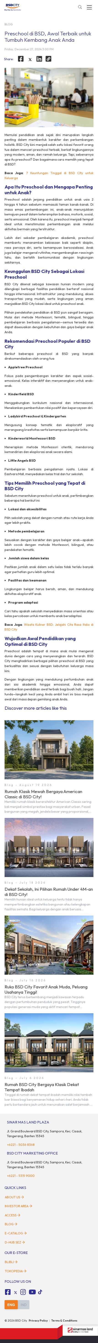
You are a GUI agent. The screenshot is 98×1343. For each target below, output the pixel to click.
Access (11, 1215)
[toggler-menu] (89, 7)
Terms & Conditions (64, 1320)
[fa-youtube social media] (32, 1292)
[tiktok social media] (15, 1292)
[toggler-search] (80, 7)
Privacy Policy (38, 1320)
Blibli (9, 1262)
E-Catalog (14, 1233)
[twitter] (30, 59)
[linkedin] (39, 59)
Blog (9, 1224)
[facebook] (20, 59)
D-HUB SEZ (13, 1242)
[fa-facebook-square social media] (7, 1292)
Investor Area (16, 1206)
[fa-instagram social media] (23, 1292)
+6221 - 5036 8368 (21, 1145)
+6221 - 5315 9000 (21, 1176)
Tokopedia (14, 1271)
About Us (12, 1197)
